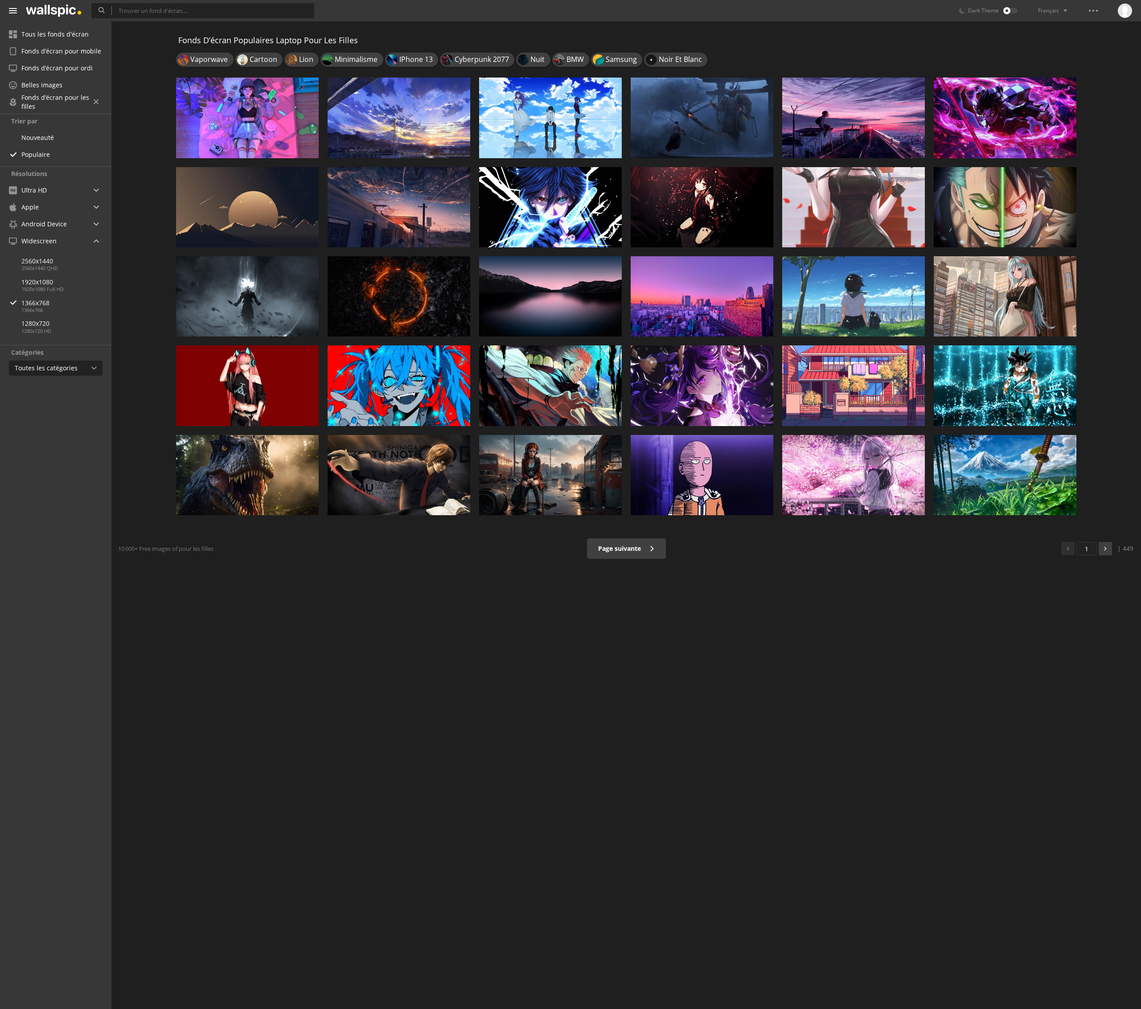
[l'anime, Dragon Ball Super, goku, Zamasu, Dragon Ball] (1005, 385)
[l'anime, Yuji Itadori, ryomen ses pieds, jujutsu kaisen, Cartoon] (550, 385)
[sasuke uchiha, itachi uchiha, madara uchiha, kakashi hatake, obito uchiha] (550, 207)
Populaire (35, 154)
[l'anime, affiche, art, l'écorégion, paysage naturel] (1005, 475)
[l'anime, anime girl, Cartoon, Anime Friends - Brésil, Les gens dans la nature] (853, 296)
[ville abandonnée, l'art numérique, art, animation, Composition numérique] (550, 475)
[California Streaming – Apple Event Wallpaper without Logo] (550, 296)
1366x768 (35, 302)
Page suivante (620, 548)
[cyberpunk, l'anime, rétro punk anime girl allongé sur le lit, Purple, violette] (247, 118)
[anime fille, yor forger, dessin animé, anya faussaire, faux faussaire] (853, 207)
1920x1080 (37, 282)
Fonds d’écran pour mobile (61, 51)
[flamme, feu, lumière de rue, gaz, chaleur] (399, 296)
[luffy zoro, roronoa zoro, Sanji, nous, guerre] (1005, 207)
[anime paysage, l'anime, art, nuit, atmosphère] (399, 207)
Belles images (41, 85)
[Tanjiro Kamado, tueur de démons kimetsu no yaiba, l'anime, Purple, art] (1005, 118)
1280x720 (35, 323)
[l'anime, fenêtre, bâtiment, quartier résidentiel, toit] (853, 385)
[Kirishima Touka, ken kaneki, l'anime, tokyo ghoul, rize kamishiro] (550, 118)
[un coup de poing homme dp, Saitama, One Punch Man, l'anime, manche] (702, 475)
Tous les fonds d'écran (55, 34)
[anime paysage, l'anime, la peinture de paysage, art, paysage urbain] (853, 118)
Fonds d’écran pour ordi (57, 68)
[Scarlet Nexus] (1005, 296)
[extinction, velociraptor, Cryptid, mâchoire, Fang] (247, 475)
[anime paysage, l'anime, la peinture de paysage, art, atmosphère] (399, 118)
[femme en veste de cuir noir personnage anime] (247, 385)
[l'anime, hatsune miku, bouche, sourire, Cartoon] (399, 385)
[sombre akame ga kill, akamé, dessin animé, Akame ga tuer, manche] (702, 207)
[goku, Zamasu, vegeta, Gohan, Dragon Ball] (247, 296)
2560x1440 (37, 261)
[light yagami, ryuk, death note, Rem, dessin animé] (399, 475)
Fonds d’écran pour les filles (55, 102)
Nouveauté (37, 137)
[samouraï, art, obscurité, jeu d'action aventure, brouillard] (702, 118)
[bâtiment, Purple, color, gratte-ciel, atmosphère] (702, 296)
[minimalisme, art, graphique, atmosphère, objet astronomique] (247, 207)
